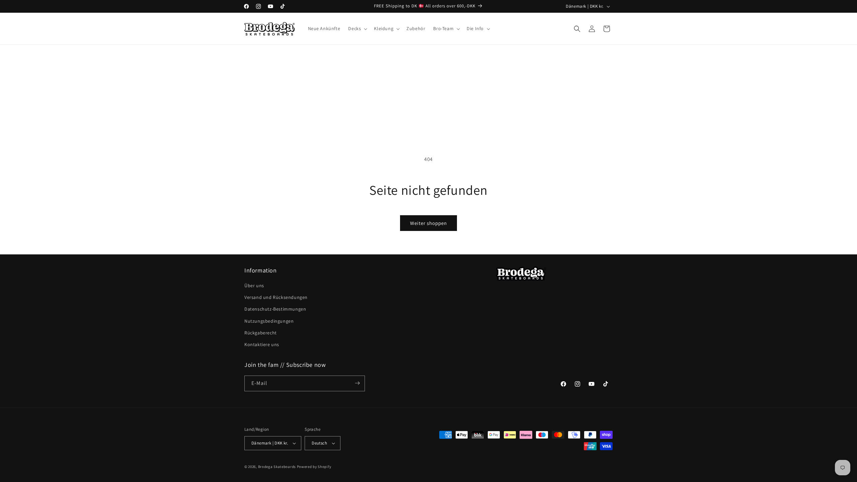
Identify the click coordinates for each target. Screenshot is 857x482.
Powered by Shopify (314, 466)
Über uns (254, 286)
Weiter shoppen (428, 223)
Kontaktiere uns (261, 345)
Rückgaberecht (260, 333)
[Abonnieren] (357, 383)
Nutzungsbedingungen (269, 321)
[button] (357, 28)
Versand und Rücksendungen (276, 298)
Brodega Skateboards (277, 466)
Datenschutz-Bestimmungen (275, 309)
